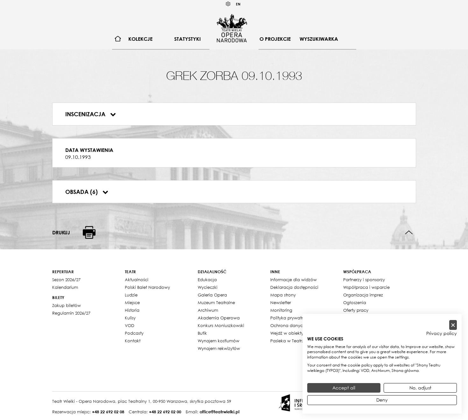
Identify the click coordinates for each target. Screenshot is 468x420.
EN (238, 4)
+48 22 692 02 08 (108, 411)
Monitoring (281, 310)
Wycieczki (207, 287)
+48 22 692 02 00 (165, 411)
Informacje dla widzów (293, 279)
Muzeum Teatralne (216, 302)
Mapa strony (283, 294)
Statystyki (187, 39)
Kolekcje (140, 39)
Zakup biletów (66, 305)
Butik (202, 333)
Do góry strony (409, 232)
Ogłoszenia (354, 302)
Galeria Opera (212, 294)
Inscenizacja (86, 113)
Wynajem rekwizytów (219, 348)
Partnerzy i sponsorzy (364, 279)
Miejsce (132, 302)
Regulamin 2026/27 (71, 313)
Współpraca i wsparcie (366, 287)
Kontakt (132, 340)
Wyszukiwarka (319, 39)
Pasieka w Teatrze (288, 340)
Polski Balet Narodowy (147, 287)
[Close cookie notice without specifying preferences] (453, 325)
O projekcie (275, 39)
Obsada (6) (82, 191)
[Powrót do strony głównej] (231, 28)
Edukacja (207, 279)
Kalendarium (65, 287)
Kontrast (228, 4)
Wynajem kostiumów (218, 340)
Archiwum (208, 310)
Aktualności (136, 279)
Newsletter (280, 302)
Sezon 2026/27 (66, 279)
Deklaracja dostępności (294, 287)
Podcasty (134, 333)
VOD (129, 325)
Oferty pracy (355, 310)
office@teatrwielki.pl (219, 411)
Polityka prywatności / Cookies (301, 317)
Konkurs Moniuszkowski (221, 325)
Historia (132, 310)
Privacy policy (441, 333)
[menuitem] (118, 39)
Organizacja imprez (363, 294)
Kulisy (130, 317)
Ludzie (131, 294)
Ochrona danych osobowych (300, 325)
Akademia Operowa (219, 317)
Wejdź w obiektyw (288, 333)
